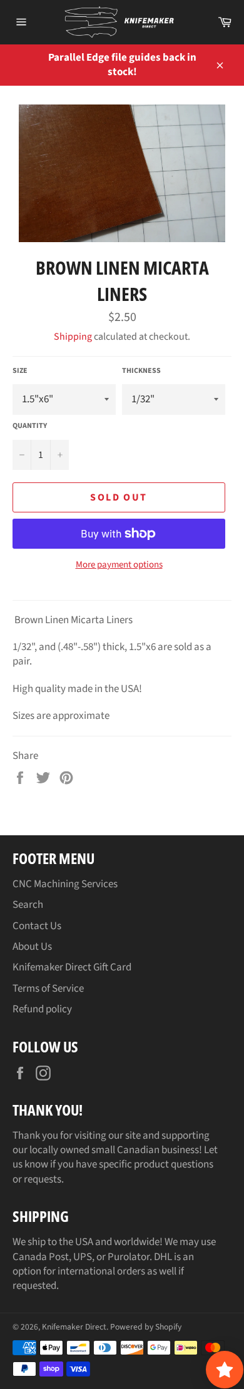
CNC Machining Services (65, 884)
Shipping (73, 336)
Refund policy (42, 1009)
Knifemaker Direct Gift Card (72, 967)
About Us (32, 946)
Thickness (141, 371)
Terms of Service (48, 988)
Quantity (30, 426)
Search (28, 904)
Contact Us (37, 926)
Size (20, 371)
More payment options (119, 565)
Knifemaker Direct (74, 1327)
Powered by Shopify (145, 1327)
